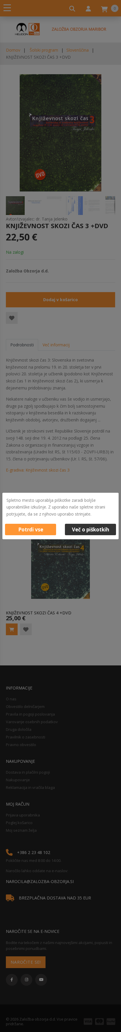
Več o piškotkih (90, 529)
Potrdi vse (30, 529)
